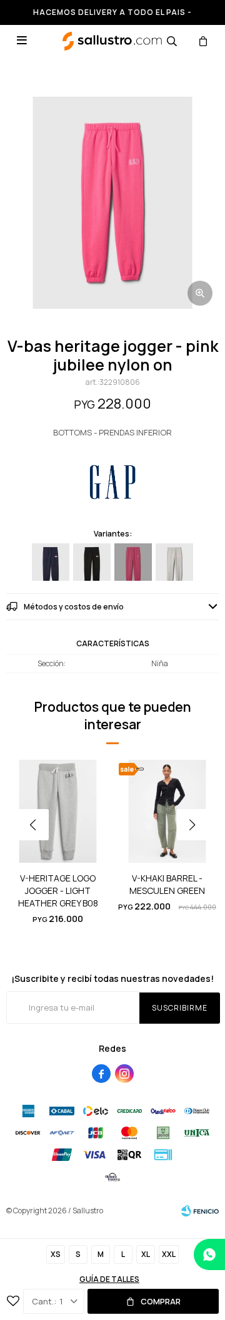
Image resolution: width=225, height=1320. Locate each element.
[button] (172, 40)
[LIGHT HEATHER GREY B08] (174, 562)
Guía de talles (109, 1279)
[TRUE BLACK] (92, 562)
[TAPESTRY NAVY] (50, 562)
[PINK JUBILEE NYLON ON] (133, 562)
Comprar (161, 1301)
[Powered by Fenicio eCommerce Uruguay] (200, 1210)
